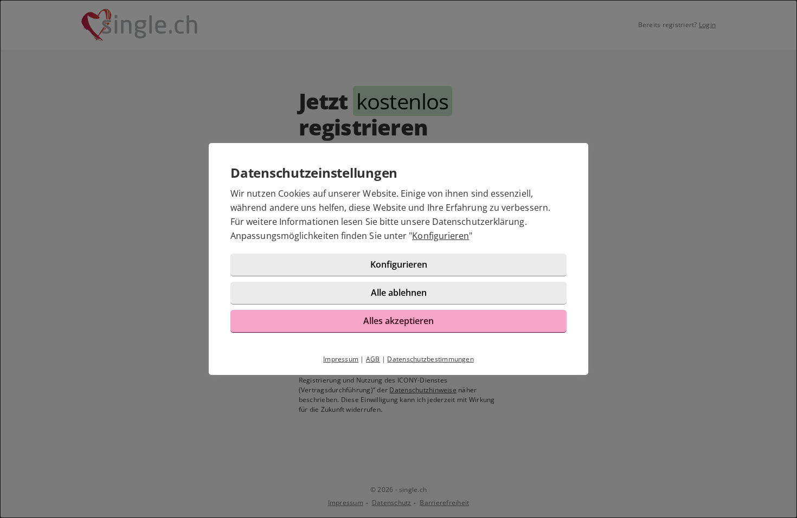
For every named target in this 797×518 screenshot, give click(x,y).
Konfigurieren (440, 236)
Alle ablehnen (399, 293)
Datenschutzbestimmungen (430, 359)
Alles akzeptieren (398, 321)
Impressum (340, 359)
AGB (373, 359)
